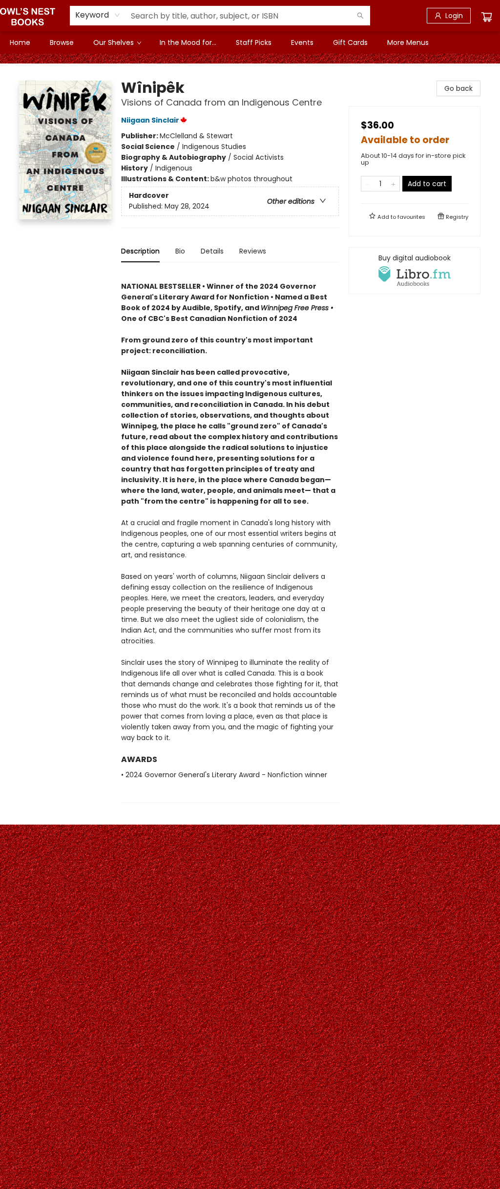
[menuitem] (20, 42)
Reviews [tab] (252, 251)
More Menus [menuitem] (408, 42)
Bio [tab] (180, 251)
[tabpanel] (230, 536)
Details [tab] (212, 251)
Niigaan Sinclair (150, 120)
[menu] (250, 42)
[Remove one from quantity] (367, 183)
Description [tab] (140, 251)
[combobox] (98, 15)
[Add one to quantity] (393, 183)
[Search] (360, 15)
